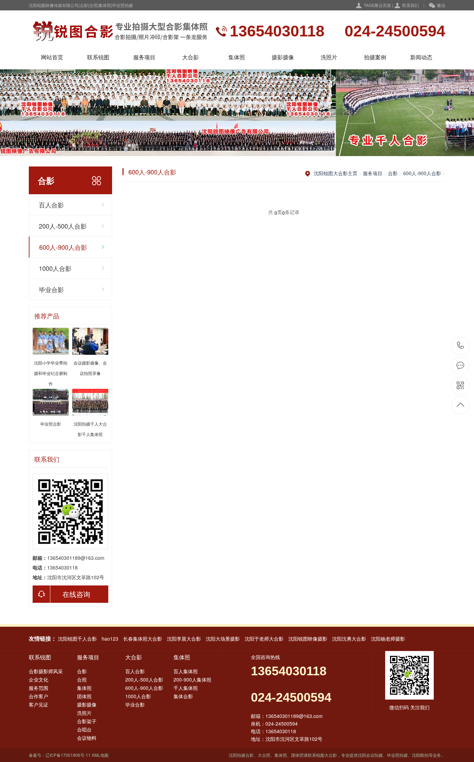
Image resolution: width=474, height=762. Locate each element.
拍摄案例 (375, 57)
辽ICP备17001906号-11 (68, 755)
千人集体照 (185, 687)
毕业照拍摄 (397, 755)
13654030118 (460, 346)
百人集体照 (185, 671)
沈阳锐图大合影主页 (335, 173)
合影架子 (86, 721)
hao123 (110, 638)
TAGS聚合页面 (377, 5)
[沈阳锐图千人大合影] (118, 31)
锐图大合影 (326, 755)
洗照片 (329, 57)
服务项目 (144, 57)
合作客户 (38, 696)
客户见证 (38, 704)
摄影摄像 (283, 57)
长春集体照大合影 (142, 638)
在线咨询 (76, 594)
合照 (82, 679)
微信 (441, 5)
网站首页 (52, 57)
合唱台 (84, 729)
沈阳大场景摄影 (223, 638)
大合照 (264, 755)
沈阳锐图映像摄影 (307, 638)
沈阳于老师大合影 (264, 638)
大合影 (190, 57)
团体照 (84, 696)
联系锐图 (98, 57)
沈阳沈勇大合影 (349, 638)
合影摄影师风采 (46, 671)
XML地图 (100, 755)
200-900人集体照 (192, 679)
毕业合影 (51, 289)
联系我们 (410, 5)
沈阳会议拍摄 (370, 755)
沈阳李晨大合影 (184, 638)
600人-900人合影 (63, 246)
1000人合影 (55, 268)
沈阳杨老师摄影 (388, 638)
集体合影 (183, 696)
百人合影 (51, 204)
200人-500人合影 (63, 225)
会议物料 (86, 737)
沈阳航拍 (420, 755)
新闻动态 (421, 57)
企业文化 (38, 679)
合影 (393, 173)
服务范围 (38, 687)
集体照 (236, 57)
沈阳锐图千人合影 (77, 638)
